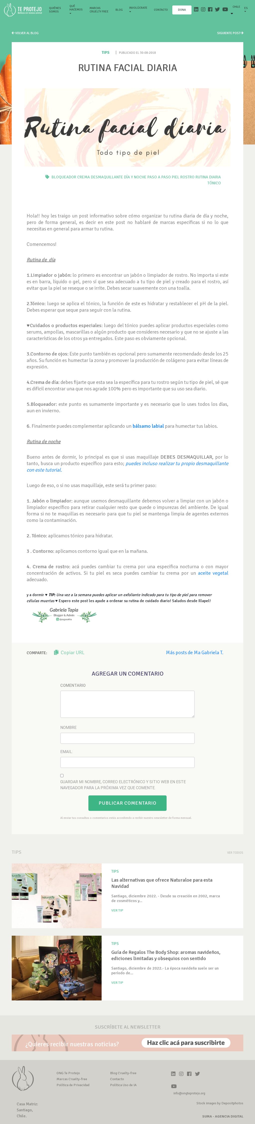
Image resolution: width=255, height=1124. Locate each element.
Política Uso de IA (123, 1085)
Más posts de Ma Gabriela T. (194, 652)
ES (246, 8)
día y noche (135, 177)
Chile (236, 7)
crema (83, 177)
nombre (68, 727)
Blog (119, 10)
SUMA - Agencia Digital (222, 1116)
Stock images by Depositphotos (219, 1103)
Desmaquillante (107, 177)
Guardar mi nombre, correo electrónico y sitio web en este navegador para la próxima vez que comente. (123, 784)
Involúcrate (138, 8)
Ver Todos (235, 853)
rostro (187, 177)
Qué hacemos (76, 7)
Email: (66, 751)
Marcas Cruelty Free (99, 9)
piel (175, 177)
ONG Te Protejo (68, 1073)
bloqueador (64, 177)
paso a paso (159, 177)
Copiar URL (72, 652)
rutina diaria (208, 177)
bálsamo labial (148, 426)
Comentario (73, 685)
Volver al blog (26, 33)
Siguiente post (229, 33)
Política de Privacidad (73, 1085)
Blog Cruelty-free (123, 1073)
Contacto (161, 10)
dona (182, 10)
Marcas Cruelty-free (72, 1079)
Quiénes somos (57, 9)
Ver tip (117, 910)
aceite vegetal (213, 573)
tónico (214, 183)
